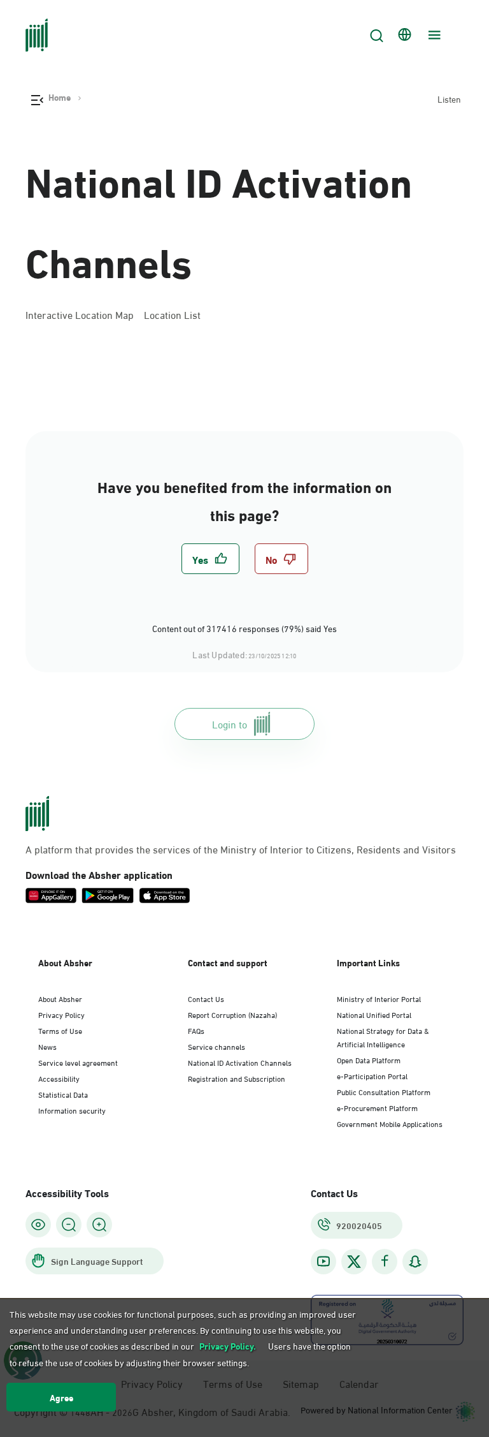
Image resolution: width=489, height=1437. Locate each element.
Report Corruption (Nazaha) (232, 1014)
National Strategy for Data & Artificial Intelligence (383, 1036)
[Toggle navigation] (433, 35)
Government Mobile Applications (390, 1123)
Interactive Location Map (79, 314)
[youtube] (323, 1261)
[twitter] (354, 1261)
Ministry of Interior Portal (379, 998)
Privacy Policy (61, 1014)
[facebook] (384, 1261)
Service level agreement (78, 1062)
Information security (72, 1110)
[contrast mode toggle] (38, 1224)
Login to (229, 723)
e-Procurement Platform (377, 1107)
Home (59, 97)
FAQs (196, 1030)
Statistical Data (63, 1094)
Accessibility (59, 1078)
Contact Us (206, 998)
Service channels (216, 1046)
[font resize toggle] (68, 1224)
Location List (172, 314)
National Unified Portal (374, 1014)
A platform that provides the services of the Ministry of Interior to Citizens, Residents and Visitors (240, 849)
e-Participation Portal (372, 1075)
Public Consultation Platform (383, 1091)
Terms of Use (60, 1030)
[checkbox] (210, 558)
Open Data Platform (368, 1059)
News (47, 1046)
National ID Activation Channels (218, 219)
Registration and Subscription (236, 1078)
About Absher (60, 998)
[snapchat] (415, 1261)
